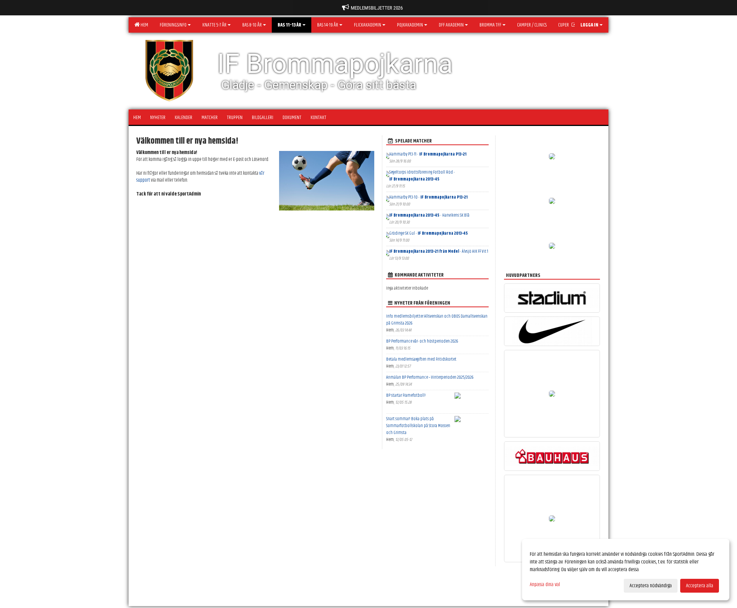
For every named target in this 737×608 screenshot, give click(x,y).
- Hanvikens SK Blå (429, 215)
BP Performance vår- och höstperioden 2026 (422, 341)
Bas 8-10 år (252, 25)
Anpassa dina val (545, 584)
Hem (143, 25)
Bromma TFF (490, 25)
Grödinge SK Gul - (428, 233)
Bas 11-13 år (289, 25)
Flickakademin (367, 25)
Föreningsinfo (173, 25)
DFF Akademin (451, 25)
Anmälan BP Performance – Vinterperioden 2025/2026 (429, 377)
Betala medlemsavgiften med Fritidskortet (421, 359)
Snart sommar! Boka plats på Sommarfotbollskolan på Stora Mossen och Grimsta (418, 426)
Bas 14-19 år (327, 25)
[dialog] (625, 569)
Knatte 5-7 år (214, 25)
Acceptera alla (699, 585)
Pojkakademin (410, 25)
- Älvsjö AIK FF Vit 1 (438, 251)
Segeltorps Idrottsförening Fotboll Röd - (422, 175)
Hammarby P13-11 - (427, 154)
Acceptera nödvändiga (651, 585)
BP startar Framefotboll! (406, 395)
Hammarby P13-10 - (428, 197)
